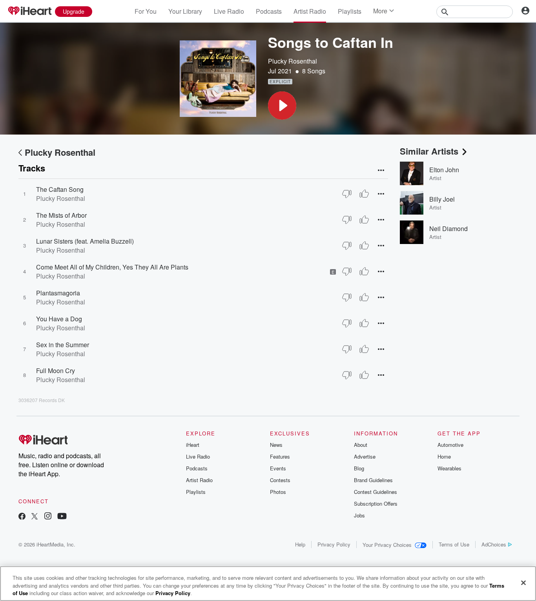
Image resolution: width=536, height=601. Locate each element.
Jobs (359, 515)
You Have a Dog (59, 318)
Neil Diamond (448, 228)
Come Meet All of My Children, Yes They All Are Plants (112, 266)
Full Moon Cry (55, 370)
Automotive (450, 444)
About (360, 444)
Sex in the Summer (62, 344)
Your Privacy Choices (387, 544)
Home (444, 456)
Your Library (185, 11)
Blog (359, 468)
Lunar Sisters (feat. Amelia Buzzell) (85, 241)
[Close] (523, 582)
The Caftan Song (60, 189)
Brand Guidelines (373, 480)
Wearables (449, 468)
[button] (282, 105)
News (276, 444)
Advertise (365, 456)
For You (146, 11)
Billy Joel (442, 199)
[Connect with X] (34, 516)
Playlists (349, 11)
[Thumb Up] (364, 194)
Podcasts (269, 11)
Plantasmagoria (58, 292)
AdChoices (493, 544)
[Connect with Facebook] (22, 516)
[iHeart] (29, 11)
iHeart (192, 444)
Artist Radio (310, 11)
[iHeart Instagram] (47, 516)
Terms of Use (454, 544)
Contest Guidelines (375, 491)
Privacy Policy (333, 544)
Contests (280, 480)
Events (278, 468)
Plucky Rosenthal (292, 61)
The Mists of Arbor (61, 215)
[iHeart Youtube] (62, 516)
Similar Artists (429, 151)
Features (280, 456)
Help (300, 544)
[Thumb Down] (347, 194)
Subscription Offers (375, 503)
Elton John (444, 169)
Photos (278, 491)
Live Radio (229, 11)
